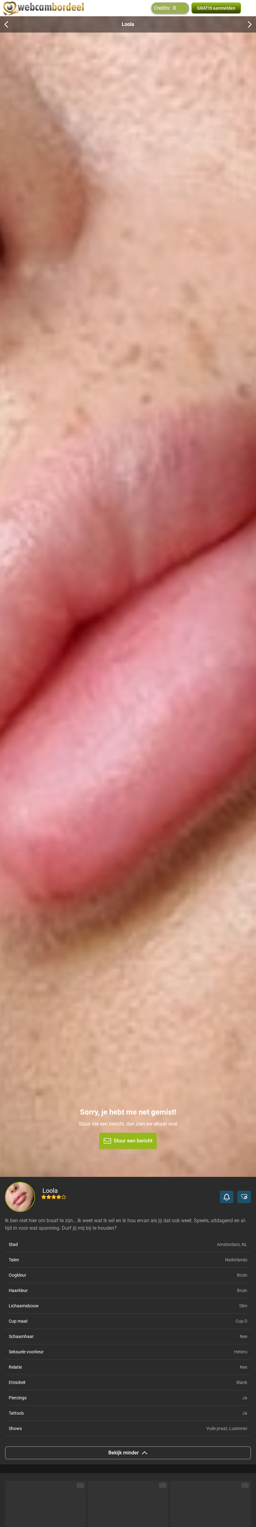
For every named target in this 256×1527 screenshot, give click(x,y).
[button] (227, 1197)
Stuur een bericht (133, 1141)
